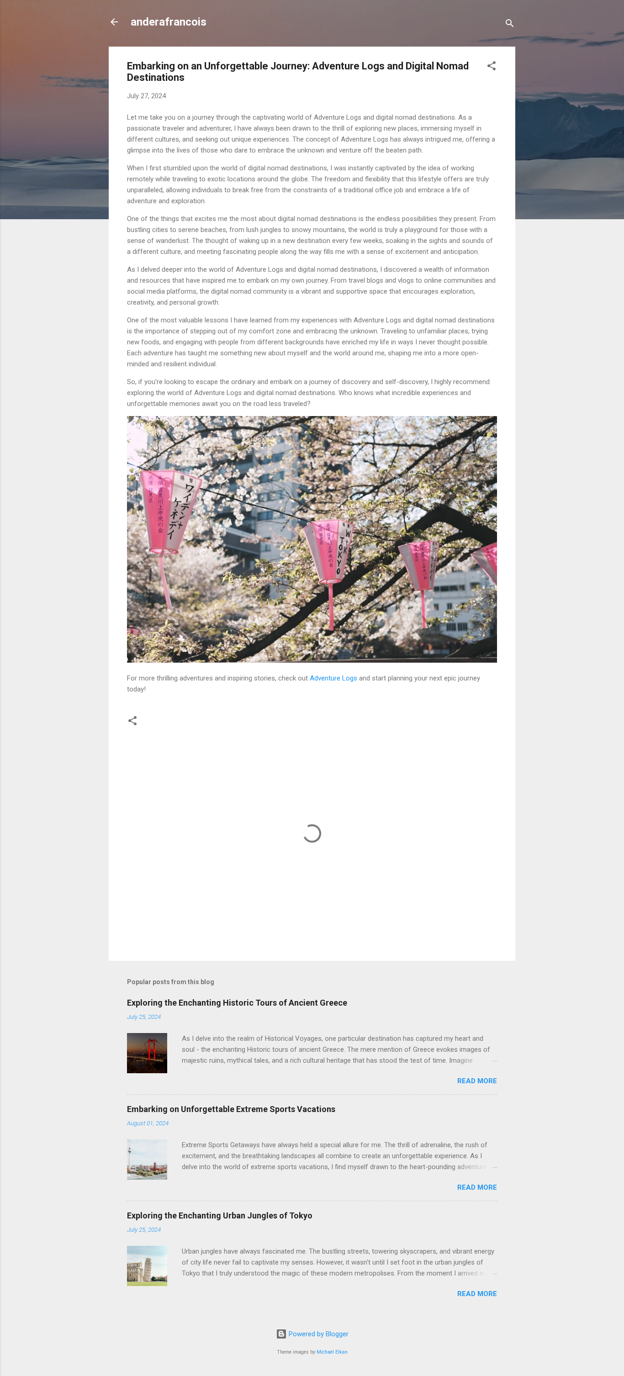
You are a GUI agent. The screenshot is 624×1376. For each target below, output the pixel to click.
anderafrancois (168, 22)
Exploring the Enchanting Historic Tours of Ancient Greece (237, 1002)
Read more (477, 1081)
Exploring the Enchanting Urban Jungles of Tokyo (219, 1215)
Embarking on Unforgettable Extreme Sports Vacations (231, 1109)
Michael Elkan (332, 1352)
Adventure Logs (333, 678)
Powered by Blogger (318, 1334)
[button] (491, 67)
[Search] (509, 25)
